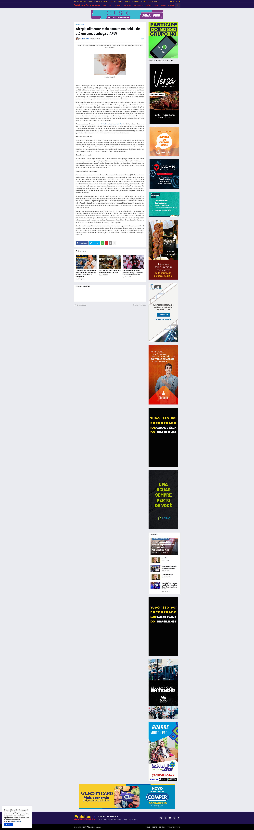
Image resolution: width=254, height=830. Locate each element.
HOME (148, 827)
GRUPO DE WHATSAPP (80, 1)
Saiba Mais (17, 821)
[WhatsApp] (102, 243)
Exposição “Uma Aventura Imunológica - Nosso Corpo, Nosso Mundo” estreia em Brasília (170, 586)
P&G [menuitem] (110, 5)
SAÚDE (120, 1)
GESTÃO (143, 1)
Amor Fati (164, 558)
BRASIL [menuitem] (156, 5)
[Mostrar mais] (114, 243)
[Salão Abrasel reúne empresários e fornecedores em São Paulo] (110, 262)
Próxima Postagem (139, 305)
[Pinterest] (106, 243)
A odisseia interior (167, 575)
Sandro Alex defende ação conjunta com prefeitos (169, 567)
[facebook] (171, 1)
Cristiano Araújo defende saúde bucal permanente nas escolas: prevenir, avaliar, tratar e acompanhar (86, 274)
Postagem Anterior (80, 305)
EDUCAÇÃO (127, 1)
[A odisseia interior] (155, 577)
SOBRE (154, 827)
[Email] (110, 243)
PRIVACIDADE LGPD (174, 827)
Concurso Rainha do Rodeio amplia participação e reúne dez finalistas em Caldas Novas (133, 273)
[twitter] (174, 1)
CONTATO (162, 827)
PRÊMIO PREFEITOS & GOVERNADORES (98, 1)
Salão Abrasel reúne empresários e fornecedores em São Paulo (110, 271)
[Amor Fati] (155, 560)
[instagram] (176, 1)
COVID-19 (113, 1)
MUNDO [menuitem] (163, 5)
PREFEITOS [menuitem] (127, 5)
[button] (173, 5)
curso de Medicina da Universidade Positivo (111, 124)
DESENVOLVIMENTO (153, 1)
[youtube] (179, 1)
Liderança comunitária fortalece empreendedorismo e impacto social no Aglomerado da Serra (163, 546)
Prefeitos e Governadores (87, 5)
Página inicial (80, 24)
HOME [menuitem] (104, 5)
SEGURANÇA (135, 1)
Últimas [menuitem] (117, 5)
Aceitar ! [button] (8, 824)
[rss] (178, 818)
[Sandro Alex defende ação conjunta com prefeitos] (155, 568)
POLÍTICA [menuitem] (148, 5)
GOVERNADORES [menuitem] (138, 5)
